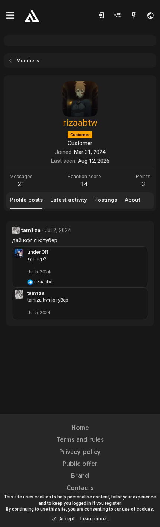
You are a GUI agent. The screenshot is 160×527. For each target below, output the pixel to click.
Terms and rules (80, 439)
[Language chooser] (150, 15)
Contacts (80, 487)
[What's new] (134, 15)
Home (80, 427)
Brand (80, 475)
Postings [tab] (105, 200)
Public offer (80, 463)
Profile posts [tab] (26, 200)
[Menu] (10, 15)
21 (21, 184)
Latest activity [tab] (68, 200)
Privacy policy (80, 451)
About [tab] (132, 200)
